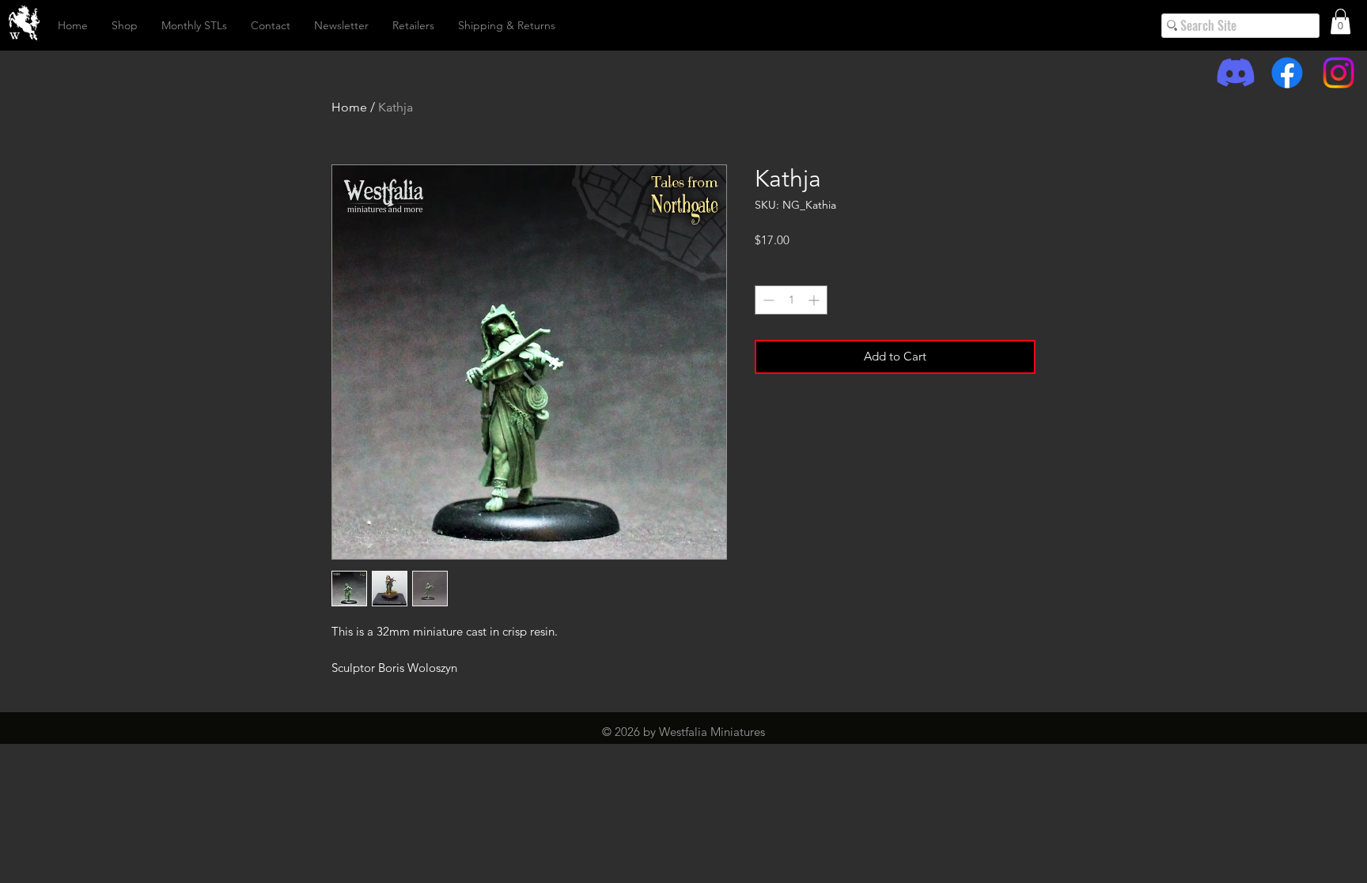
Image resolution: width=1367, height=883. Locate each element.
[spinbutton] (791, 300)
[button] (1340, 21)
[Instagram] (1338, 72)
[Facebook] (1287, 72)
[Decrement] (767, 300)
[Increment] (815, 300)
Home (349, 107)
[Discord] (1235, 72)
